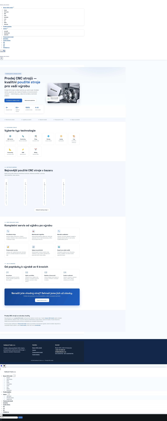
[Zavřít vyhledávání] (1, 415)
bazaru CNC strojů (49, 318)
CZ (4, 44)
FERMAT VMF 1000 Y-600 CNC (63, 184)
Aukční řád (6, 34)
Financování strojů (8, 37)
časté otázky (23, 325)
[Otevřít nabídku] (1, 58)
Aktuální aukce (7, 32)
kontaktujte (38, 325)
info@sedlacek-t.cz (60, 351)
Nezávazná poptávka (30, 100)
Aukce (34, 350)
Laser (8, 385)
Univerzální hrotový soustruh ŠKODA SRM (25, 184)
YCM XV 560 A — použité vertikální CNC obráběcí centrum (44, 184)
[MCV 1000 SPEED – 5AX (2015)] (6, 180)
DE (4, 46)
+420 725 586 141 (60, 349)
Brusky (5, 10)
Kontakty (5, 38)
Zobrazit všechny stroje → (42, 210)
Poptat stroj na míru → (42, 300)
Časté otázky (7, 40)
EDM (5, 13)
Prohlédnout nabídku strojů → (13, 100)
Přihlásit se (6, 47)
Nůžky (5, 22)
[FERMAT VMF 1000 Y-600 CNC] (63, 180)
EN (4, 42)
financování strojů (22, 323)
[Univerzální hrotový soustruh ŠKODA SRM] (25, 180)
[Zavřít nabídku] (0, 369)
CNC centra (6, 11)
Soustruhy (6, 24)
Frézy (5, 15)
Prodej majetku (7, 26)
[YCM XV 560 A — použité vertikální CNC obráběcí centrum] (44, 180)
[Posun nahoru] (1, 366)
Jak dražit (6, 31)
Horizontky (6, 17)
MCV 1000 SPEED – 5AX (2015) (6, 184)
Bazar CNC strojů (37, 348)
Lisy (5, 20)
